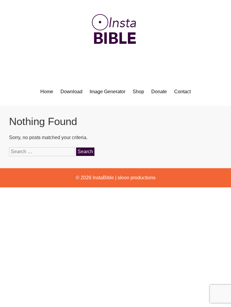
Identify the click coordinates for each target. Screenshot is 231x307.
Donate (159, 91)
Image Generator (107, 91)
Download (71, 91)
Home (46, 91)
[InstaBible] (115, 58)
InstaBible (103, 177)
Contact (182, 91)
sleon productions (137, 177)
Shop (138, 91)
